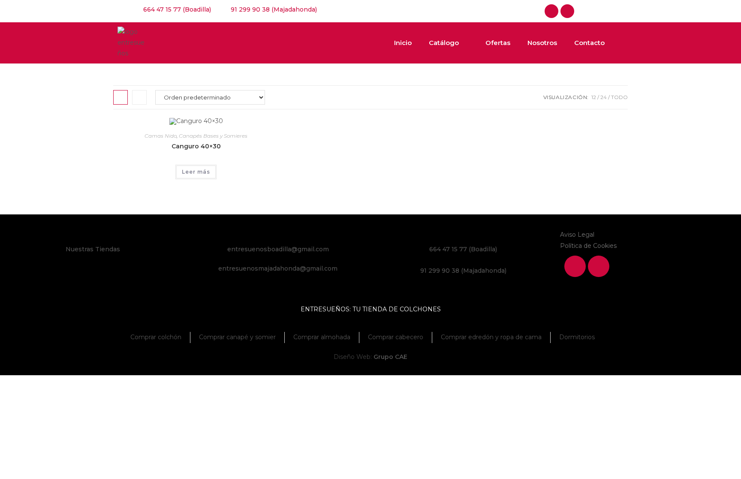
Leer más (196, 172)
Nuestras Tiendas (93, 249)
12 (593, 97)
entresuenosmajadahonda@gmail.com (277, 268)
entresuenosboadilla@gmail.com (278, 249)
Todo (619, 97)
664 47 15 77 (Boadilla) (463, 249)
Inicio (403, 43)
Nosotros (542, 43)
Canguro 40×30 (196, 146)
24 (603, 97)
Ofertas (497, 43)
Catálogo (444, 43)
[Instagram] (567, 11)
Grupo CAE (390, 357)
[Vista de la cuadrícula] (120, 97)
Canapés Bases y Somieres (213, 136)
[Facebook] (551, 11)
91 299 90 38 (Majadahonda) (463, 270)
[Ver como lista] (139, 97)
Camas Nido (161, 136)
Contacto (589, 43)
